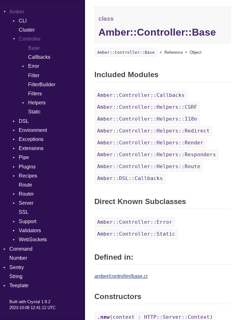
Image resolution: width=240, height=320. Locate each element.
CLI (23, 20)
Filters (35, 93)
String (15, 276)
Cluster (27, 29)
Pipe (24, 157)
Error (33, 66)
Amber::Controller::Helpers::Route (148, 166)
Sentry (16, 267)
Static (34, 111)
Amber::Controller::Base (126, 52)
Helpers (37, 102)
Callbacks (39, 57)
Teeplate (18, 285)
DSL (24, 121)
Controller (30, 39)
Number (18, 258)
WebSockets (33, 239)
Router (26, 194)
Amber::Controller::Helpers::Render (150, 143)
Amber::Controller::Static (136, 234)
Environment (33, 130)
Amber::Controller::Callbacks (141, 95)
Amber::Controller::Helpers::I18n (147, 119)
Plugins (27, 166)
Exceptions (31, 139)
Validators (30, 230)
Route (25, 185)
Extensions (31, 148)
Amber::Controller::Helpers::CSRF (147, 107)
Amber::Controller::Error (134, 222)
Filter (33, 75)
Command (20, 249)
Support (27, 221)
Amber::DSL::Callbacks (130, 178)
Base (34, 48)
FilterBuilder (41, 84)
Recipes (28, 175)
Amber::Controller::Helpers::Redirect (153, 131)
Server (26, 203)
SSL (23, 212)
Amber (16, 11)
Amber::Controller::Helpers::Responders (156, 155)
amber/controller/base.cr (121, 276)
